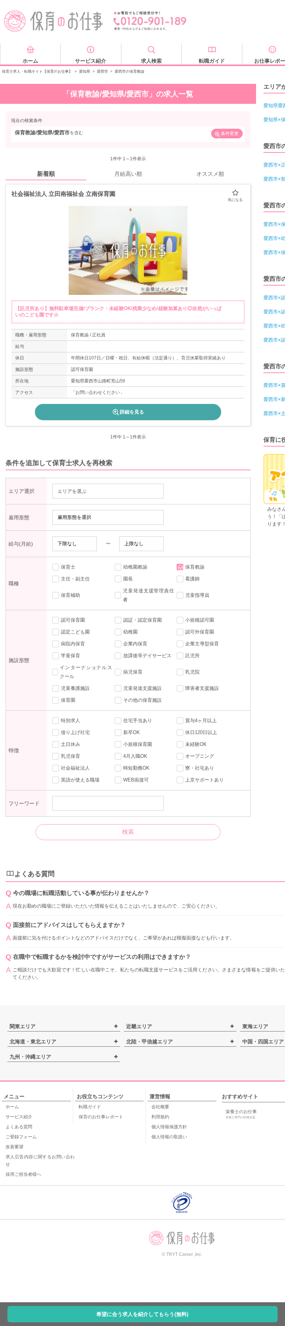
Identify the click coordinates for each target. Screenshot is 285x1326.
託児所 (192, 655)
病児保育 (132, 672)
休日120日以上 (201, 732)
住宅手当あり (137, 720)
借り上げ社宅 (75, 732)
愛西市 (102, 71)
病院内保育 (73, 643)
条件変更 (230, 133)
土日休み (70, 744)
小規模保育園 (137, 744)
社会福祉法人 (75, 768)
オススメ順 (210, 174)
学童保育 (70, 655)
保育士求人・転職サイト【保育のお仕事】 (37, 71)
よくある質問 (19, 1126)
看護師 (192, 579)
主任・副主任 (75, 579)
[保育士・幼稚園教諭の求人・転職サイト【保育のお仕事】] (54, 21)
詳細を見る (132, 412)
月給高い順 (128, 174)
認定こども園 (75, 632)
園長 (128, 579)
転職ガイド (90, 1106)
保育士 (68, 567)
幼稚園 (130, 632)
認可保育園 (73, 620)
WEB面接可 (136, 780)
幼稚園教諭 (135, 567)
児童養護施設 (75, 688)
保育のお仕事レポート (101, 1116)
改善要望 (14, 1146)
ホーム (12, 1106)
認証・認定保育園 (142, 620)
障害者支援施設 (202, 688)
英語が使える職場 (80, 780)
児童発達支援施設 (142, 688)
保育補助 (70, 595)
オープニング (199, 756)
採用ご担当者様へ (23, 1174)
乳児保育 (70, 756)
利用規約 (160, 1116)
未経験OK (196, 744)
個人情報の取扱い (169, 1136)
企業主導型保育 (202, 643)
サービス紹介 (19, 1116)
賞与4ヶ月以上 (201, 720)
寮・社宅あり (199, 768)
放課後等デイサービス (147, 655)
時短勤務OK (136, 768)
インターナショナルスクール (86, 672)
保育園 (68, 700)
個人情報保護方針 (169, 1126)
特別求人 (70, 720)
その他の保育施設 (142, 700)
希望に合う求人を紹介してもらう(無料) (142, 1314)
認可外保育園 (199, 632)
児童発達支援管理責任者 (148, 595)
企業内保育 (135, 643)
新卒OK (131, 732)
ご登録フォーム (21, 1136)
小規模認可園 (199, 620)
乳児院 (192, 672)
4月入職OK (135, 756)
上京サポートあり (204, 780)
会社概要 (160, 1106)
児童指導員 (197, 595)
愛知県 (84, 71)
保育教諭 (194, 567)
